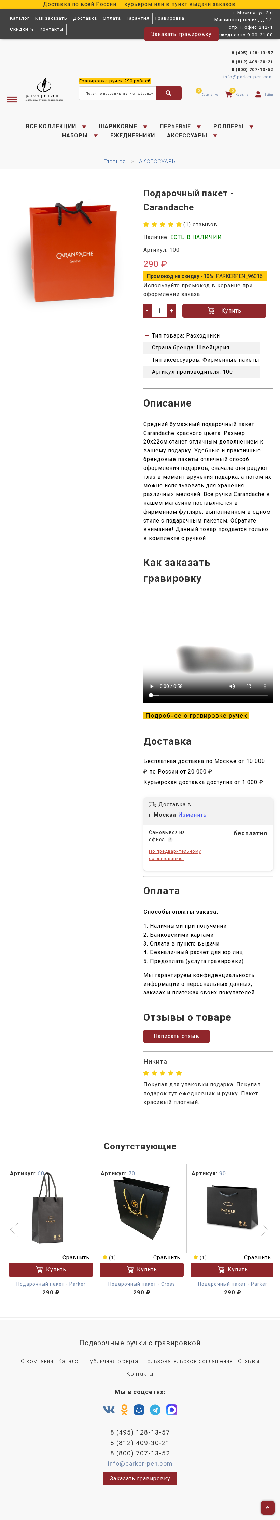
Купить (231, 310)
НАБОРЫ (75, 135)
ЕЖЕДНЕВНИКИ (132, 135)
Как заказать (51, 18)
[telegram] (155, 1410)
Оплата (112, 18)
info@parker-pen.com (248, 76)
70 (131, 1173)
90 (222, 1173)
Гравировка (169, 18)
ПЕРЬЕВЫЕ (175, 126)
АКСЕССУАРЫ (187, 135)
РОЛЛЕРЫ (228, 126)
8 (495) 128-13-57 (252, 52)
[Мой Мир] (139, 1411)
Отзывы (249, 1361)
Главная (115, 161)
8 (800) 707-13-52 (252, 69)
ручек (115, 80)
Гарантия (138, 18)
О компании (37, 1361)
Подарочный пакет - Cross (141, 1284)
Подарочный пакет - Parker (51, 1284)
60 (41, 1173)
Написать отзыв (176, 1036)
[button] (14, 1230)
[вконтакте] (109, 1410)
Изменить (192, 814)
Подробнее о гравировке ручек (196, 715)
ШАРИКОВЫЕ (118, 126)
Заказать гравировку (181, 34)
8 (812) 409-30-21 (252, 61)
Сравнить (75, 1257)
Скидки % (22, 29)
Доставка (85, 18)
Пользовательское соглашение (188, 1361)
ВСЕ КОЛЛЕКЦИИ (51, 126)
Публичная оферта (112, 1361)
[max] (171, 1411)
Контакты (52, 29)
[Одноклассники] (124, 1410)
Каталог (19, 18)
